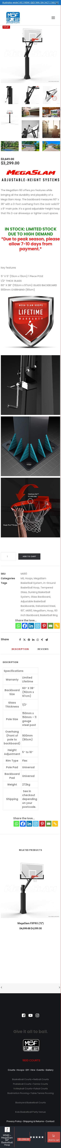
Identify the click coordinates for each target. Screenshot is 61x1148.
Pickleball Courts (22, 1084)
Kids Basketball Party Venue (30, 1112)
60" (23, 610)
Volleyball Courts (22, 1088)
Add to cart (53, 1140)
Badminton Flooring (18, 1093)
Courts (11, 1070)
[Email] (50, 626)
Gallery (49, 1070)
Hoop (50, 610)
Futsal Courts (41, 1088)
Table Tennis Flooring (42, 1093)
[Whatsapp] (18, 626)
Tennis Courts (40, 1084)
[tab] (20, 650)
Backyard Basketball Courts (30, 1102)
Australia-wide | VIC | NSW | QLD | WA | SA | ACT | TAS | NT (30, 2)
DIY (27, 1070)
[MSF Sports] (13, 18)
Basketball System (31, 583)
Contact (50, 1121)
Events (40, 1070)
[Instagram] (37, 626)
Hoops (29, 578)
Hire (33, 1070)
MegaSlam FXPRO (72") (30, 923)
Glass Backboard (40, 596)
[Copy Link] (57, 626)
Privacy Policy (14, 1121)
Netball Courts (41, 1079)
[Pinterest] (44, 626)
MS (22, 578)
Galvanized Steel (45, 606)
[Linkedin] (31, 626)
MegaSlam (40, 578)
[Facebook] (25, 626)
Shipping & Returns (33, 1121)
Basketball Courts (22, 1079)
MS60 (29, 610)
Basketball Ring (49, 615)
